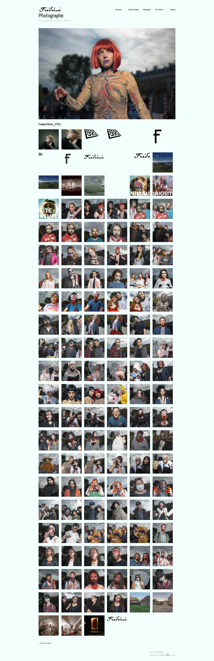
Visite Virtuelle (133, 9)
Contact (172, 9)
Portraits (118, 9)
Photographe (51, 15)
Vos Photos (159, 9)
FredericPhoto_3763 (50, 124)
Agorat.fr (163, 655)
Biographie (147, 9)
